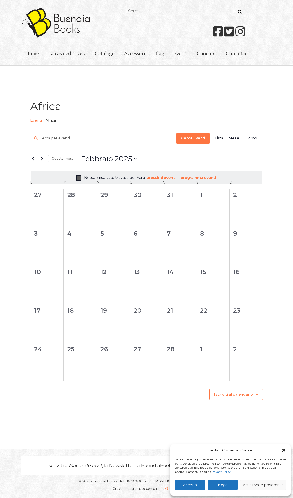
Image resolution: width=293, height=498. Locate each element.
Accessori (134, 53)
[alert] (146, 177)
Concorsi (207, 53)
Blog (159, 53)
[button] (284, 450)
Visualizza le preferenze (263, 485)
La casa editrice (65, 53)
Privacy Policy (221, 471)
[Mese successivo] (42, 158)
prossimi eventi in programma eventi (181, 177)
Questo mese (63, 158)
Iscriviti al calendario (233, 394)
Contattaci (237, 53)
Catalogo (105, 53)
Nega (223, 485)
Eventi (180, 53)
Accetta (190, 485)
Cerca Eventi (193, 138)
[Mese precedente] (33, 158)
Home (32, 53)
